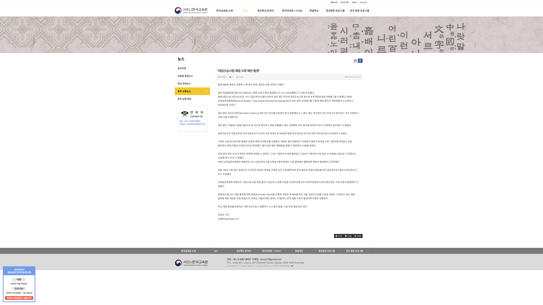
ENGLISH (363, 2)
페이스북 (334, 2)
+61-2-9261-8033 (242, 259)
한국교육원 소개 (224, 10)
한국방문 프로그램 (335, 10)
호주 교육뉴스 (184, 91)
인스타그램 (345, 2)
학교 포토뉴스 (184, 83)
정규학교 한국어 (265, 10)
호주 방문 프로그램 (359, 10)
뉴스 (245, 10)
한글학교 (314, 10)
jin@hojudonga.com (228, 218)
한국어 (354, 2)
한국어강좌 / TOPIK (292, 10)
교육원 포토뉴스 (185, 76)
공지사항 (182, 68)
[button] (339, 236)
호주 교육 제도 (184, 98)
